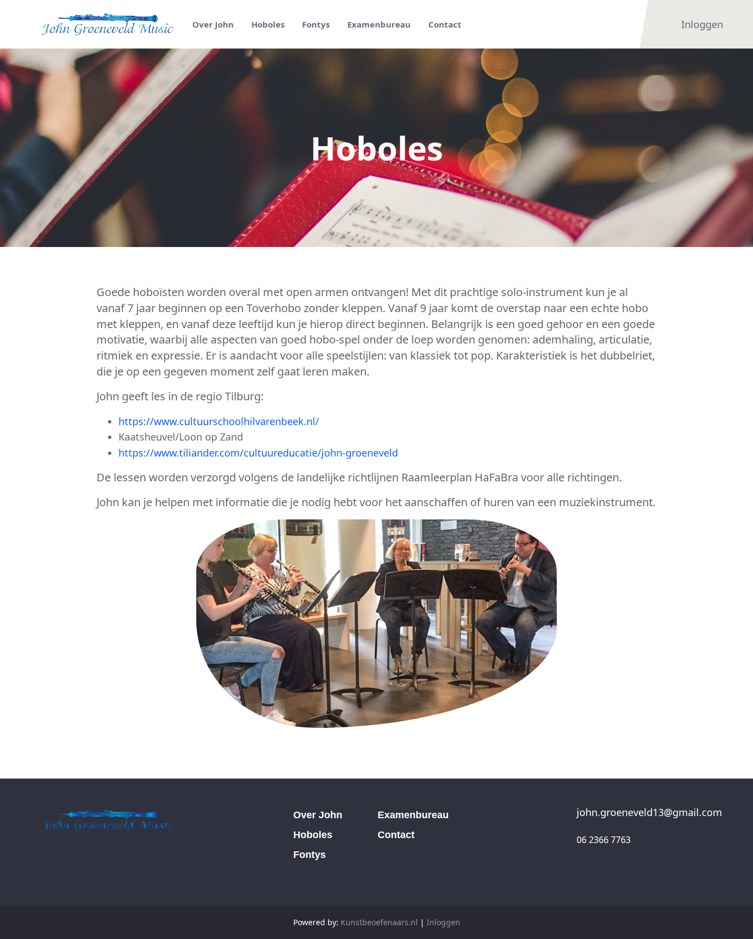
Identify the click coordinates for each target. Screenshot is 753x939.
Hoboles (312, 834)
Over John (317, 814)
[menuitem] (213, 24)
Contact (396, 834)
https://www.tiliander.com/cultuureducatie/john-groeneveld (258, 452)
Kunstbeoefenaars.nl (379, 922)
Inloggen (443, 922)
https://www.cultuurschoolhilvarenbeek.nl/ (219, 421)
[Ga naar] (110, 24)
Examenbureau (413, 814)
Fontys (309, 854)
